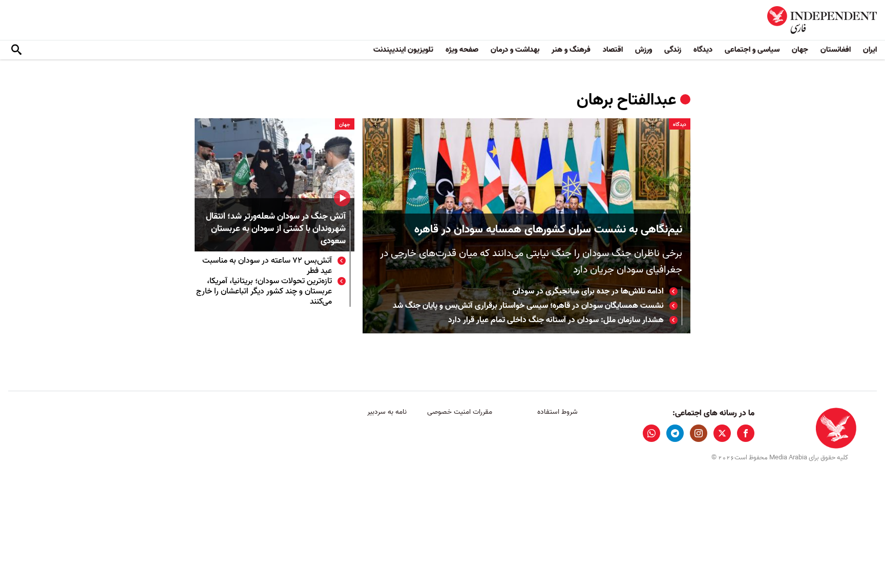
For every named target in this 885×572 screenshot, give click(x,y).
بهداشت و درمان (515, 50)
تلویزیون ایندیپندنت (403, 50)
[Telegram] (675, 433)
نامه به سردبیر (387, 412)
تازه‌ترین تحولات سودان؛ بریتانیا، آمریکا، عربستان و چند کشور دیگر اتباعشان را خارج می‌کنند (264, 291)
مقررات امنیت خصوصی (459, 412)
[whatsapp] (651, 433)
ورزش (643, 50)
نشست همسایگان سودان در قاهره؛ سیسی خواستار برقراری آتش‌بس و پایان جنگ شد (528, 306)
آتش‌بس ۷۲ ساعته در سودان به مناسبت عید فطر (267, 266)
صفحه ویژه (462, 50)
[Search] (16, 50)
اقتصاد (613, 50)
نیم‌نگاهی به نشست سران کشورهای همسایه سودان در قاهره (548, 230)
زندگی (672, 50)
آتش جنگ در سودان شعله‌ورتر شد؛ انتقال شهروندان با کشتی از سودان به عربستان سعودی (276, 229)
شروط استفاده (557, 412)
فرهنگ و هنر (571, 50)
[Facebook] (745, 433)
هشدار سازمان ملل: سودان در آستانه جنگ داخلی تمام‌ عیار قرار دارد (556, 320)
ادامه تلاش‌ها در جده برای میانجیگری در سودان (588, 291)
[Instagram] (698, 433)
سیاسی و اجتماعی (752, 50)
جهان (800, 50)
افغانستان (835, 50)
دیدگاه (702, 50)
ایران (870, 50)
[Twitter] (722, 433)
